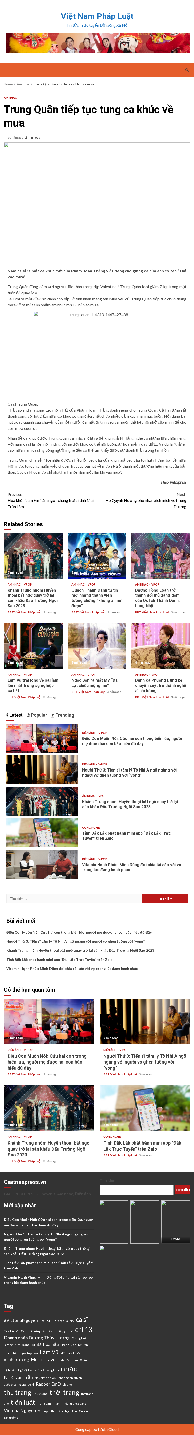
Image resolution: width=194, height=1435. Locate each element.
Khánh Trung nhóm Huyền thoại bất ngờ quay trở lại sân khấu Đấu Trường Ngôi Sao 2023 (33, 556)
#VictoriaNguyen (21, 1320)
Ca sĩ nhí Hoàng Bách (34, 1331)
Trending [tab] (64, 715)
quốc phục (10, 1384)
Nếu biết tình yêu (46, 1377)
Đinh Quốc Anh (81, 1411)
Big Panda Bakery (63, 1320)
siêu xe (67, 1384)
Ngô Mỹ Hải (25, 1370)
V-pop (102, 732)
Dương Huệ (79, 1338)
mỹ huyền (10, 1370)
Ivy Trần (83, 1344)
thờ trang (87, 1393)
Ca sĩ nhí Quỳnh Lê (61, 1331)
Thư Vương (40, 1393)
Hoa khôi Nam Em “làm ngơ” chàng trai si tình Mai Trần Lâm (51, 500)
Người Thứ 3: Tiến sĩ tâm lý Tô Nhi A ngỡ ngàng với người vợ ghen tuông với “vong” (42, 769)
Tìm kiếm (108, 1180)
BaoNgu (45, 1320)
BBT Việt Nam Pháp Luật (25, 612)
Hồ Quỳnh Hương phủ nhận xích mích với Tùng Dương (145, 500)
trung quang (78, 1403)
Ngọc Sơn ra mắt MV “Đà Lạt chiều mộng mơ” (97, 646)
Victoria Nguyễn (20, 1410)
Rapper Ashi (26, 1384)
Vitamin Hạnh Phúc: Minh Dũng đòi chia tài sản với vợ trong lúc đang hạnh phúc (42, 864)
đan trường (11, 1417)
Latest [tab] (15, 715)
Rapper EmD (48, 1384)
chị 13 (83, 1329)
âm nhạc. (64, 1411)
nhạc (69, 1368)
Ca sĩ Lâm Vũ (11, 1331)
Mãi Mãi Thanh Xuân (73, 1360)
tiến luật (23, 1402)
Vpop (28, 584)
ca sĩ (82, 1319)
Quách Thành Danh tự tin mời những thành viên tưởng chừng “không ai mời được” (97, 556)
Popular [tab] (38, 715)
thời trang (64, 1392)
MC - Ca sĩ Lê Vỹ (70, 1353)
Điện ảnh (89, 732)
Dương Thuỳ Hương (16, 1344)
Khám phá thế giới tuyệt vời (21, 1353)
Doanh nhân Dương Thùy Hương (37, 1337)
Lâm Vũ (49, 1352)
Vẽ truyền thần (47, 1411)
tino (6, 1403)
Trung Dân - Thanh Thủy (52, 1403)
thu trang (17, 1392)
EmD (36, 1344)
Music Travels (44, 1359)
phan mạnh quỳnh (70, 1377)
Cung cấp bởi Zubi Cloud (97, 1429)
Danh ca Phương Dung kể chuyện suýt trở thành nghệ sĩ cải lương (160, 646)
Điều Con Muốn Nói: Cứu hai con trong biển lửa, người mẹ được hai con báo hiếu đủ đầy (42, 738)
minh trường (16, 1359)
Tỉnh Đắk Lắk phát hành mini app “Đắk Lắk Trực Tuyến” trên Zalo (42, 832)
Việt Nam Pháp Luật (97, 16)
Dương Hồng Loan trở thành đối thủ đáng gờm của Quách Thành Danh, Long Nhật (160, 556)
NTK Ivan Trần (18, 1377)
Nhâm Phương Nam (46, 1370)
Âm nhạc (10, 97)
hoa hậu (51, 1344)
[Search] (187, 70)
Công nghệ (91, 827)
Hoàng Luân (68, 1344)
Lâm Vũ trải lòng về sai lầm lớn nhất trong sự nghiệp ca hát (33, 646)
